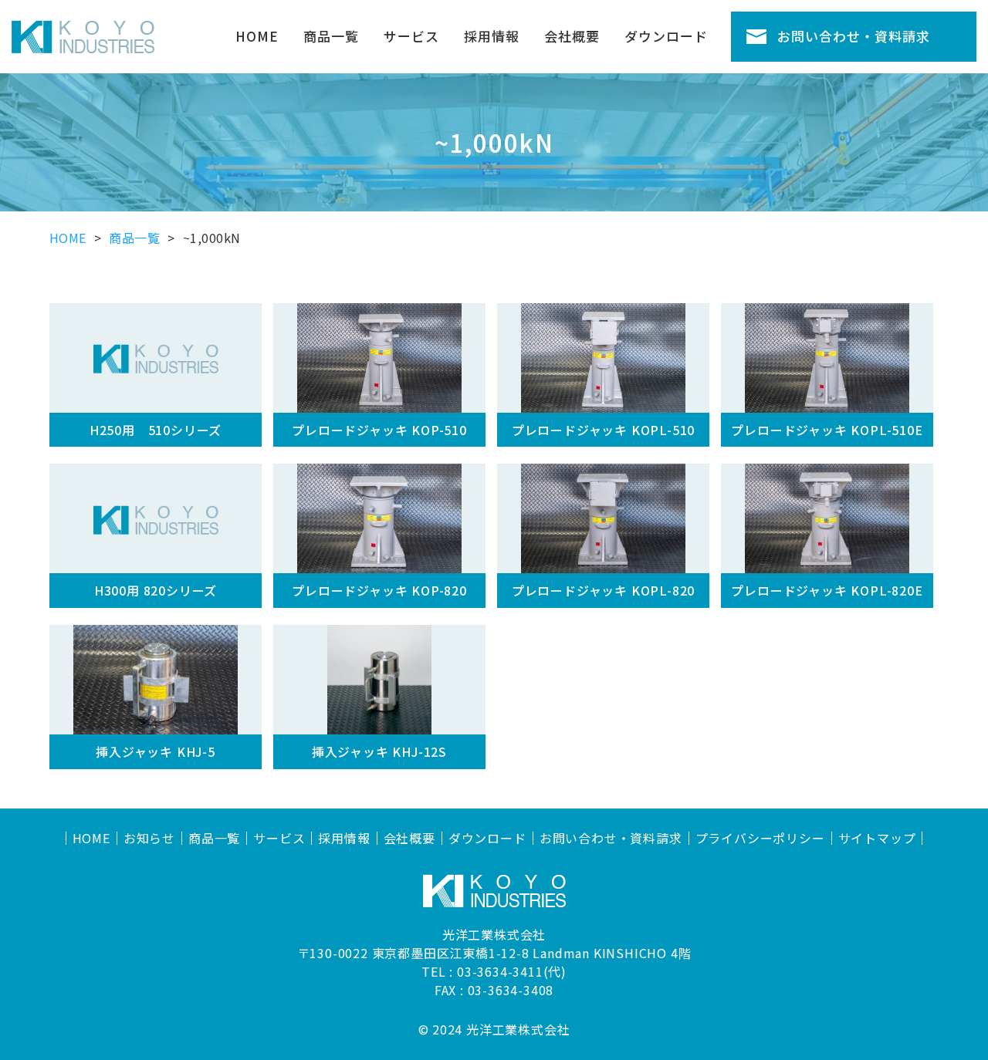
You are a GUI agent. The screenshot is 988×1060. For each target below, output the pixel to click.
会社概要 (572, 36)
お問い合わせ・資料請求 (853, 36)
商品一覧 (331, 36)
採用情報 (491, 36)
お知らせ (149, 838)
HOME (257, 36)
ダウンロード (666, 36)
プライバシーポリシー (760, 838)
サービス (411, 36)
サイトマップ (877, 838)
